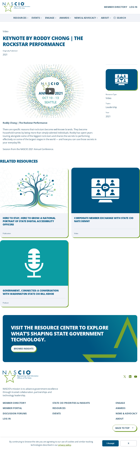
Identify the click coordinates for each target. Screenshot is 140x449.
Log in (7, 418)
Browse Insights (23, 348)
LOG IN (133, 7)
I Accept (110, 443)
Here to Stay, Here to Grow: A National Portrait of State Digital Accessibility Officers (29, 221)
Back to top (122, 428)
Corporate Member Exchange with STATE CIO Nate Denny (103, 219)
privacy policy (64, 445)
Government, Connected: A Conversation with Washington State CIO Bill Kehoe (31, 292)
